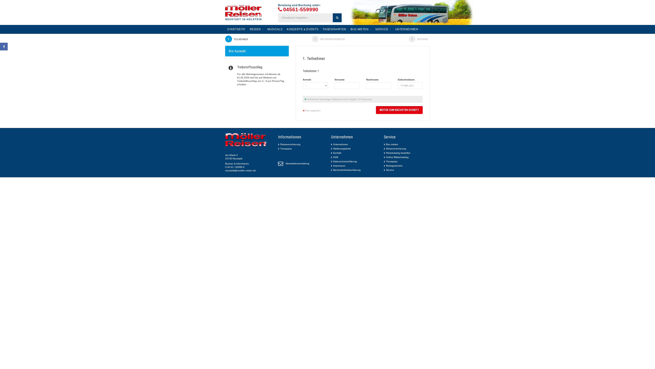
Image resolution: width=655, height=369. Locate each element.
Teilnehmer (238, 39)
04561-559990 (300, 9)
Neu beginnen (313, 110)
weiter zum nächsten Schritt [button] (399, 110)
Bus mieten (360, 29)
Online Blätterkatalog (397, 157)
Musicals (274, 29)
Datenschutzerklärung (345, 161)
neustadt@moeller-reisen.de (240, 170)
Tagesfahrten (334, 29)
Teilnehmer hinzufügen (339, 99)
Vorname (339, 79)
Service (382, 29)
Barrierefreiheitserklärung (347, 170)
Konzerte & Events (302, 29)
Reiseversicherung (290, 144)
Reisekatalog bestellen (398, 153)
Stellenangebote (342, 148)
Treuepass (286, 148)
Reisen (256, 29)
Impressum (339, 165)
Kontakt (337, 153)
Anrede (307, 79)
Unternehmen (407, 29)
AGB (335, 157)
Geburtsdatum (406, 79)
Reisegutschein (394, 165)
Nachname (372, 79)
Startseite (236, 29)
